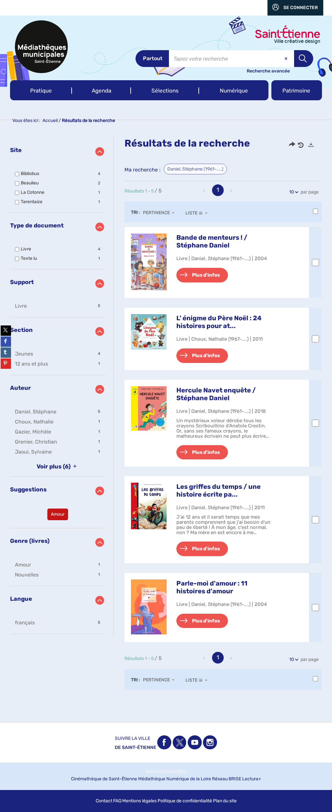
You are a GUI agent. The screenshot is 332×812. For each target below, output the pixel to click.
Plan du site (225, 801)
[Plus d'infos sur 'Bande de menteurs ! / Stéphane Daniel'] (149, 262)
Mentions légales (139, 801)
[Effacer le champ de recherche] (286, 58)
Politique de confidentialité (185, 801)
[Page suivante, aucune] (231, 191)
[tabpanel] (166, 419)
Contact (104, 801)
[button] (41, 90)
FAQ (117, 801)
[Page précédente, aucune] (204, 191)
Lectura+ (251, 779)
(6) (54, 466)
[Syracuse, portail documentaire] (41, 46)
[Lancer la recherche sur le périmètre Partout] (303, 58)
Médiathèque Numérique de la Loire (174, 779)
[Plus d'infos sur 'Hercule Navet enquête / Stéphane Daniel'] (149, 408)
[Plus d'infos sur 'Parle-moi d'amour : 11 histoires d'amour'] (149, 606)
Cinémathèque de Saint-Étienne (104, 779)
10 (291, 192)
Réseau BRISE (226, 779)
